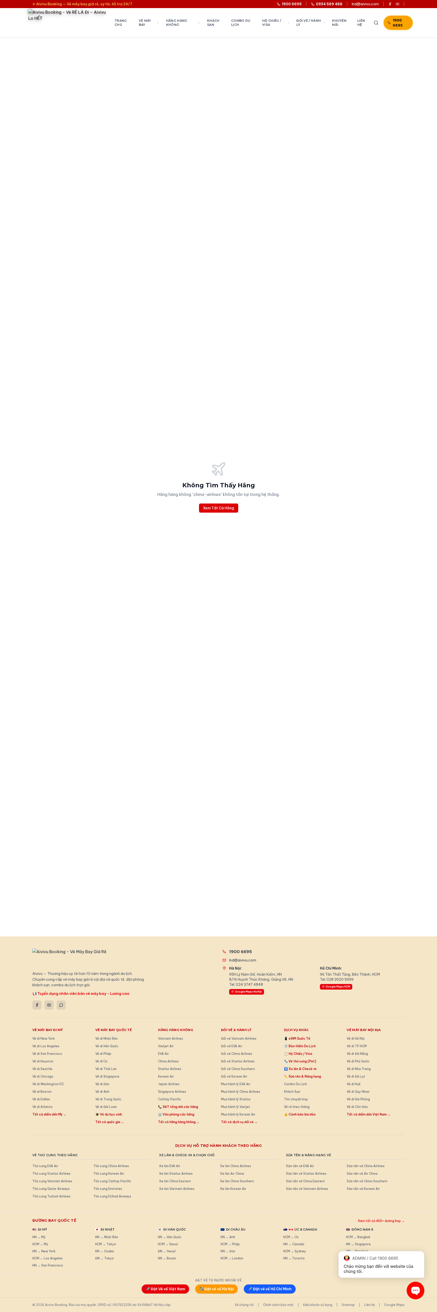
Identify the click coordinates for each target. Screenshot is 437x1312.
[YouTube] (49, 1005)
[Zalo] (61, 1005)
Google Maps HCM (338, 986)
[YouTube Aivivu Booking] (397, 4)
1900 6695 (398, 23)
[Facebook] (36, 1005)
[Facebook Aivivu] (390, 4)
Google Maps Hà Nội (248, 991)
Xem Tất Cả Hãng (218, 508)
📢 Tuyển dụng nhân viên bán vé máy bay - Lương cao (80, 993)
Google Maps (394, 1305)
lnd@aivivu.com (365, 4)
